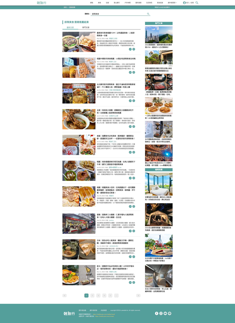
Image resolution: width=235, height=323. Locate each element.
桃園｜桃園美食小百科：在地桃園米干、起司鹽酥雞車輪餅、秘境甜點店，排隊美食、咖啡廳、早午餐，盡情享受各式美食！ (116, 190)
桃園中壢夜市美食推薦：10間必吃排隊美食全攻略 (116, 59)
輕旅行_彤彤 (113, 38)
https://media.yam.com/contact (104, 316)
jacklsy (111, 220)
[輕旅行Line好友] (169, 313)
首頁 (65, 7)
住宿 (107, 2)
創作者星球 (171, 2)
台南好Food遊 (113, 116)
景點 (91, 2)
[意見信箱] (165, 313)
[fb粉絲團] (156, 313)
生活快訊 (149, 2)
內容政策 (104, 310)
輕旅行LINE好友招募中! (162, 7)
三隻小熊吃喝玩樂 (115, 90)
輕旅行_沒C (113, 61)
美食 (99, 2)
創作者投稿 (82, 310)
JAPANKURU (113, 246)
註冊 (192, 2)
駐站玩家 (160, 2)
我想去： (88, 14)
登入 (187, 2)
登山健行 (117, 2)
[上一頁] (64, 295)
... (116, 295)
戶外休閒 (128, 2)
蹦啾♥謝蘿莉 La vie (115, 167)
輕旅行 (41, 3)
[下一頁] (138, 295)
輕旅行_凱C (113, 272)
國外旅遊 (138, 2)
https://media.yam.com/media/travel (104, 314)
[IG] (161, 313)
